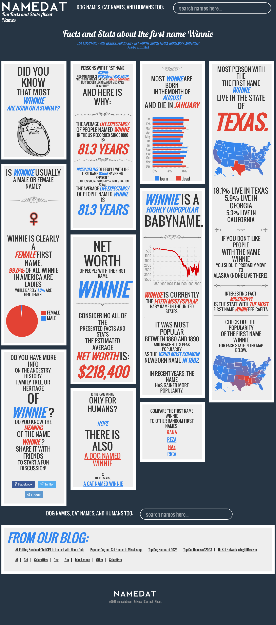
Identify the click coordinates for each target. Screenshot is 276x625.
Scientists (115, 559)
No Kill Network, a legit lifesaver (237, 549)
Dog (56, 559)
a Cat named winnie (103, 483)
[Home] (135, 595)
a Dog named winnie (102, 459)
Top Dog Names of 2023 (163, 549)
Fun (66, 559)
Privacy (138, 602)
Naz (172, 446)
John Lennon (82, 559)
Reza (171, 439)
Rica (171, 454)
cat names (113, 7)
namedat (122, 602)
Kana (172, 432)
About (158, 602)
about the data (138, 47)
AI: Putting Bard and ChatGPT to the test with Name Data (49, 549)
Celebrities (41, 559)
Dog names (88, 7)
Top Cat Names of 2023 (197, 549)
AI (16, 559)
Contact (148, 602)
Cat (26, 559)
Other (99, 559)
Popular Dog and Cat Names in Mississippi (116, 549)
